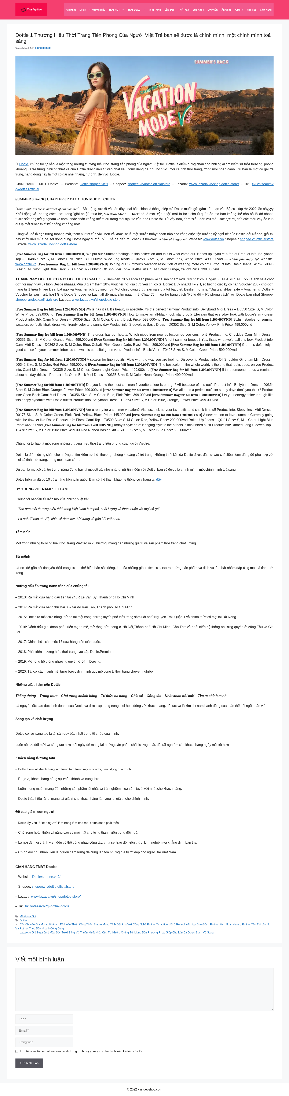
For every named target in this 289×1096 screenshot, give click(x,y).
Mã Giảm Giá (28, 916)
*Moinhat (71, 9)
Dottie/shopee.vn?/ (94, 184)
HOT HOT (114, 9)
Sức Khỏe (198, 9)
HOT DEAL (134, 9)
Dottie (23, 164)
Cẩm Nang (266, 9)
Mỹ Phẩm (213, 9)
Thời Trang (155, 9)
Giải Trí (239, 9)
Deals (83, 9)
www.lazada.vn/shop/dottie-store (52, 244)
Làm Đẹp (170, 9)
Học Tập (251, 9)
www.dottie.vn (213, 239)
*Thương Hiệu (97, 9)
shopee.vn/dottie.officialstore (149, 184)
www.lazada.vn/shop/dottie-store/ (214, 184)
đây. (159, 479)
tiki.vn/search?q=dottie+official (47, 906)
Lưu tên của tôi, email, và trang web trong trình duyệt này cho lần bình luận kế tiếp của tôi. (81, 1051)
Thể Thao (183, 9)
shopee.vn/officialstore (257, 239)
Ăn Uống (226, 9)
